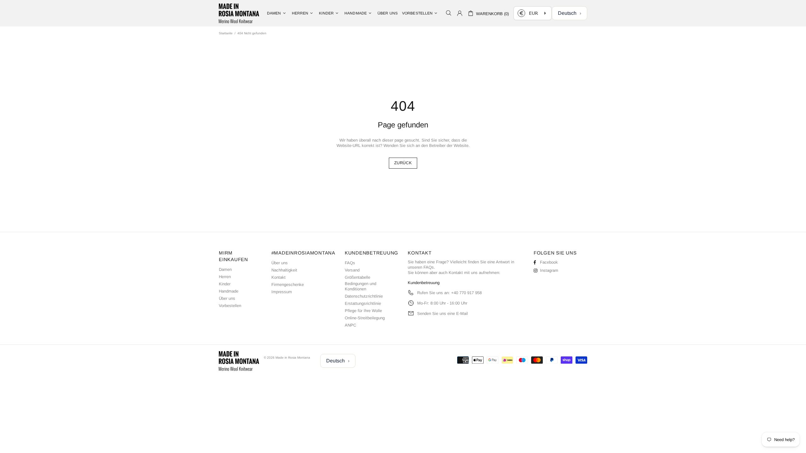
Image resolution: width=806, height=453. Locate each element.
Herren (225, 276)
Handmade (228, 291)
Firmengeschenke (287, 284)
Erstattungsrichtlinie (363, 303)
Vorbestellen (230, 305)
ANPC (350, 325)
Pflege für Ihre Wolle (363, 310)
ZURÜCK (403, 162)
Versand (352, 270)
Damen (225, 269)
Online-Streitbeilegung (365, 318)
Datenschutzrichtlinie (364, 296)
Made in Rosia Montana (239, 13)
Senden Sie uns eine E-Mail (442, 313)
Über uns (227, 298)
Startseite (226, 33)
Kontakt (278, 277)
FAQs (350, 262)
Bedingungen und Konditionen (360, 286)
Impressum (281, 291)
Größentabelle (357, 277)
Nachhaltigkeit (284, 270)
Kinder (224, 284)
